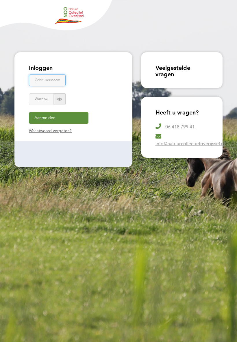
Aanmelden (44, 118)
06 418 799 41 (180, 127)
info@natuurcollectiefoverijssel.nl (190, 144)
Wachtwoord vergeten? (50, 131)
